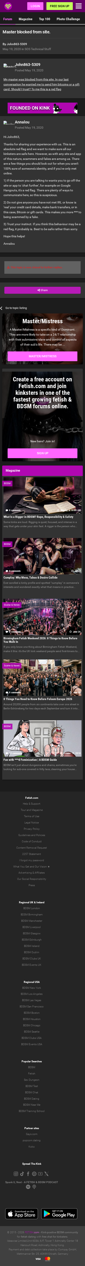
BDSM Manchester (31, 920)
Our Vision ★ (42, 866)
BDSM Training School (32, 1111)
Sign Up (42, 453)
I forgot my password (31, 860)
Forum (7, 19)
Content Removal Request (31, 847)
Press (32, 885)
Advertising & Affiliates (32, 872)
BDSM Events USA (31, 1044)
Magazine (25, 19)
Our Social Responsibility (31, 879)
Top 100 (44, 19)
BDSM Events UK (31, 964)
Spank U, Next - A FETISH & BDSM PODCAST (31, 1182)
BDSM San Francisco (32, 1006)
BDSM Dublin (31, 952)
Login (35, 6)
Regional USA (32, 982)
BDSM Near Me (31, 1104)
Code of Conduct (32, 841)
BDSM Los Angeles (31, 993)
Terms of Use (31, 816)
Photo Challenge (68, 19)
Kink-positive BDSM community (59, 1232)
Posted (29, 70)
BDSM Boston (32, 1012)
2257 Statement (31, 854)
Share (44, 290)
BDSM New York (31, 987)
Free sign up (59, 6)
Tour (23, 810)
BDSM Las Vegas (31, 1000)
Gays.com (31, 1134)
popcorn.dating (32, 1140)
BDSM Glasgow (32, 933)
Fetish (31, 1073)
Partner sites (31, 1128)
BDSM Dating (31, 1098)
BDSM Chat (31, 1092)
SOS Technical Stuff (38, 49)
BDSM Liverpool (31, 927)
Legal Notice (31, 822)
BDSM (31, 1067)
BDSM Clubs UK (31, 958)
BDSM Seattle (31, 1031)
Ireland (40, 902)
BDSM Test (32, 1086)
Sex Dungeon (31, 1079)
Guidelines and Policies (31, 835)
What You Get (21, 866)
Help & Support (31, 803)
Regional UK (26, 902)
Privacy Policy (32, 828)
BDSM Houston (32, 1019)
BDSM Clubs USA (32, 1038)
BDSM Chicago (31, 1025)
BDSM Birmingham (32, 914)
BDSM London (31, 908)
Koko (32, 1146)
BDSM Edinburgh (32, 939)
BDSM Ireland (31, 946)
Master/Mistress (42, 356)
